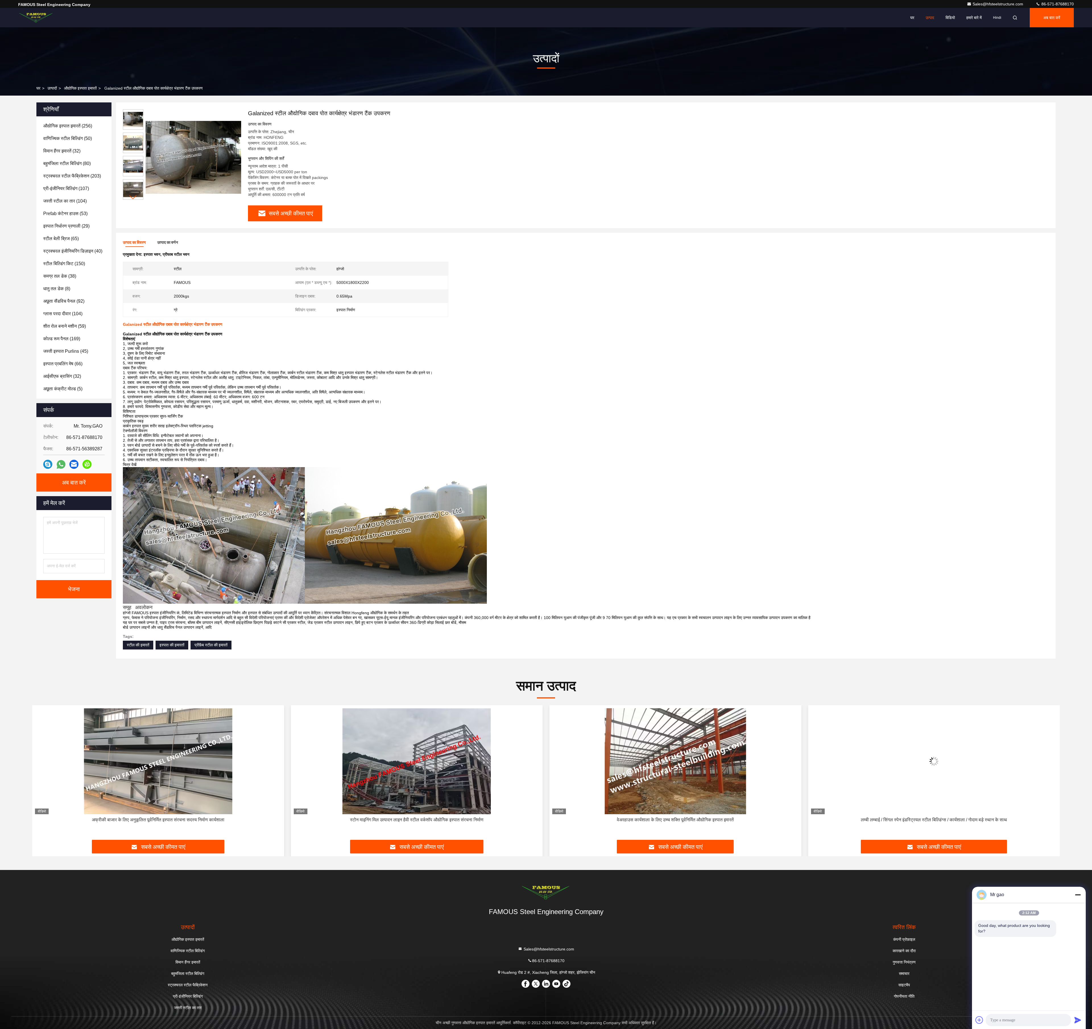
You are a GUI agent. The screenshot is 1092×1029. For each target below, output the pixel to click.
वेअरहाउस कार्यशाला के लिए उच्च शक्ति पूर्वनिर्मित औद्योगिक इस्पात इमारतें (416, 819)
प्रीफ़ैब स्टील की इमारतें (211, 645)
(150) (64, 263)
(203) (72, 176)
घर (912, 17)
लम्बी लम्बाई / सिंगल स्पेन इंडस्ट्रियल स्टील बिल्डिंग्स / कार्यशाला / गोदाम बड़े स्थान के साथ (675, 819)
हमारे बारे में (974, 17)
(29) (66, 226)
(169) (61, 338)
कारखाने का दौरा (904, 950)
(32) (61, 151)
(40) (72, 251)
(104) (65, 201)
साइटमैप (904, 985)
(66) (62, 363)
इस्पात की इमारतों (172, 645)
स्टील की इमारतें (138, 645)
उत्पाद (930, 17)
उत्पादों (52, 88)
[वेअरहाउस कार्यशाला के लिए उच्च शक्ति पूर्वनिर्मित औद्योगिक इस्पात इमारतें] (417, 761)
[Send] (1077, 1020)
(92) (63, 301)
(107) (66, 188)
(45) (65, 351)
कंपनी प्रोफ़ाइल (904, 939)
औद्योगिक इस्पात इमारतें (80, 88)
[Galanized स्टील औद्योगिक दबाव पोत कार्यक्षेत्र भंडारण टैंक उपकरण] (193, 157)
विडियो (950, 17)
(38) (59, 276)
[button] (133, 197)
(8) (56, 288)
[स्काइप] (47, 464)
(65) (61, 238)
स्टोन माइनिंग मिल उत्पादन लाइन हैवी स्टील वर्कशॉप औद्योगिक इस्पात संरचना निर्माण (158, 819)
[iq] (87, 464)
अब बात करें (1051, 17)
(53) (65, 213)
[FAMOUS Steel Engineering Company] (36, 17)
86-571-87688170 (1057, 4)
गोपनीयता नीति (904, 996)
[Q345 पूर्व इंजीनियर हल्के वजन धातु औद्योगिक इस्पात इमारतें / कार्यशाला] (934, 761)
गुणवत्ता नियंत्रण (904, 962)
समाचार (904, 973)
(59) (64, 326)
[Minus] (1077, 894)
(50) (67, 138)
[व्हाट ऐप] (61, 464)
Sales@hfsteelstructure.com (998, 4)
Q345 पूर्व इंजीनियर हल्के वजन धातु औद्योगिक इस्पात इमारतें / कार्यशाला (933, 819)
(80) (67, 163)
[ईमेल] (74, 464)
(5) (62, 388)
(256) (67, 125)
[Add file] (979, 1020)
